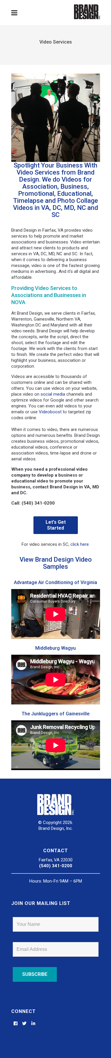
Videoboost (50, 411)
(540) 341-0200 (55, 865)
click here (79, 544)
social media (53, 394)
